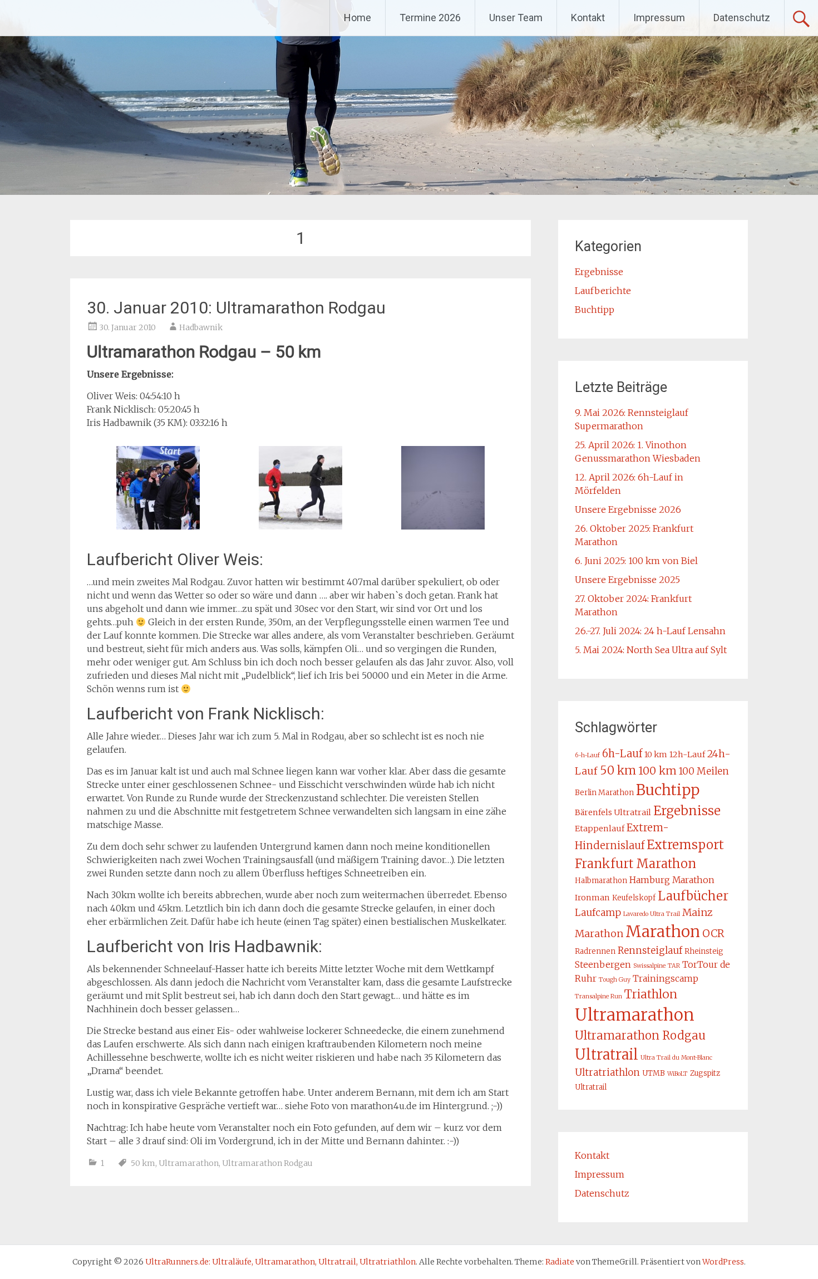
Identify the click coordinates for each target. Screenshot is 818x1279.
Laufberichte (603, 290)
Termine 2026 (430, 17)
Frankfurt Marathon (635, 863)
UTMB (653, 1073)
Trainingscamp (665, 978)
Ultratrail (606, 1055)
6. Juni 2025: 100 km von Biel (636, 560)
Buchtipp (594, 309)
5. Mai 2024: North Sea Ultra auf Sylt (651, 649)
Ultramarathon (189, 1163)
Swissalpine (649, 965)
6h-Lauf (622, 753)
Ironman (592, 898)
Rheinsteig (703, 951)
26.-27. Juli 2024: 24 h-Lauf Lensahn (650, 630)
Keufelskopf (634, 898)
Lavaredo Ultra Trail (651, 914)
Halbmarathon (601, 880)
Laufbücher (693, 896)
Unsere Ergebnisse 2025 (627, 579)
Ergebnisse (599, 271)
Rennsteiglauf (650, 950)
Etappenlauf (599, 829)
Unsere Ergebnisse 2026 (628, 509)
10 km (655, 754)
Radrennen (595, 951)
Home (357, 17)
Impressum (659, 17)
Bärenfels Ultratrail (613, 812)
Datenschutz (741, 17)
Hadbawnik (201, 327)
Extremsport (685, 844)
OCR (713, 933)
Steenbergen (603, 964)
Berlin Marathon (604, 792)
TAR (674, 965)
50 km (143, 1163)
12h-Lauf (687, 754)
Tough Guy (614, 979)
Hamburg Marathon (671, 879)
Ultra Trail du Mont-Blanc (676, 1057)
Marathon (662, 932)
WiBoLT (677, 1073)
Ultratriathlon (607, 1072)
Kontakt (588, 17)
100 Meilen (704, 771)
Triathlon (650, 994)
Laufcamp (598, 912)
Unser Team (516, 17)
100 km (657, 770)
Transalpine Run (598, 996)
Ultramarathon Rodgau (267, 1163)
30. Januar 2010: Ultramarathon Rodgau (236, 307)
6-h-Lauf (587, 755)
